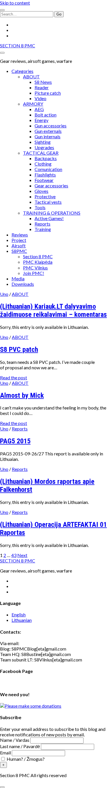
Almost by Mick (22, 395)
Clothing (43, 163)
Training (43, 229)
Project (19, 240)
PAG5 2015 (15, 441)
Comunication (48, 169)
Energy (41, 120)
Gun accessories (51, 125)
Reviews (20, 234)
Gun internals (47, 136)
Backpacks (46, 158)
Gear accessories (51, 185)
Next (22, 555)
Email (5, 752)
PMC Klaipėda (37, 262)
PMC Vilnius (35, 267)
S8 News (43, 82)
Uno (4, 294)
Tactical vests (48, 202)
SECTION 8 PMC (17, 45)
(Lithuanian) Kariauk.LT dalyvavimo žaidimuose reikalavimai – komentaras (53, 310)
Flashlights (45, 174)
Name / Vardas (14, 740)
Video (40, 98)
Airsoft (19, 245)
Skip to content (15, 2)
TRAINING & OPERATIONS (51, 213)
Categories (22, 71)
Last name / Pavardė (20, 746)
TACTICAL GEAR (40, 153)
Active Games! (49, 218)
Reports (42, 223)
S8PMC (19, 251)
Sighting (43, 142)
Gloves (41, 191)
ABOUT (31, 76)
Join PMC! (33, 273)
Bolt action (45, 114)
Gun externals (48, 131)
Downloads (23, 284)
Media (18, 278)
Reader (42, 87)
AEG (39, 109)
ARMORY (33, 103)
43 (13, 555)
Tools (40, 207)
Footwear (44, 180)
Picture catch (48, 93)
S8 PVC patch (19, 350)
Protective (45, 196)
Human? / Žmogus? (25, 759)
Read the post (13, 377)
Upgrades (44, 147)
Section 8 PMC (38, 256)
